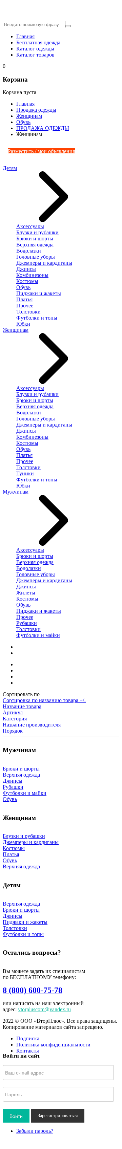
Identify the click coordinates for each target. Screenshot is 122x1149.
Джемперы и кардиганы (44, 263)
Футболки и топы (36, 318)
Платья (24, 299)
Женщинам (29, 116)
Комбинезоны (32, 275)
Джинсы (26, 269)
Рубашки (26, 623)
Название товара (22, 706)
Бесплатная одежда (38, 42)
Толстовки (28, 312)
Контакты (27, 1051)
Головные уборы (35, 257)
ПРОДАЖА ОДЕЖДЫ (42, 128)
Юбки (23, 324)
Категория (15, 718)
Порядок (13, 731)
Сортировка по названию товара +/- (44, 700)
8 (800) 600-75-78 (32, 990)
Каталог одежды (35, 48)
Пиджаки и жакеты (38, 293)
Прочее (24, 305)
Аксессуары (30, 226)
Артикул (13, 712)
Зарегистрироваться (58, 1115)
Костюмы (27, 281)
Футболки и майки (38, 635)
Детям (10, 168)
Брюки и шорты (34, 238)
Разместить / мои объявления (41, 151)
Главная (25, 36)
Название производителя (32, 725)
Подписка (27, 1038)
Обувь (23, 122)
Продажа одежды (36, 110)
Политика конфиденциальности (53, 1044)
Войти (16, 1115)
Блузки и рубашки (37, 232)
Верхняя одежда (35, 244)
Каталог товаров (35, 55)
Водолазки (28, 251)
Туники (25, 473)
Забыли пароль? (34, 1131)
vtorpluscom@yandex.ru (44, 1009)
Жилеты (25, 592)
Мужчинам (15, 492)
